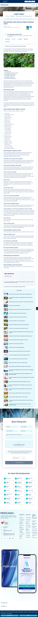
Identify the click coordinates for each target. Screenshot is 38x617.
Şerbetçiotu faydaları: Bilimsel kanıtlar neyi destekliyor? (19, 324)
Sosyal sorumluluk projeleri (27, 529)
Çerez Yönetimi (34, 537)
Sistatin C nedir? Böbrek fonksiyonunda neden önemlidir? (19, 355)
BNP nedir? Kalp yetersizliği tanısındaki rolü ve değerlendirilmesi (20, 294)
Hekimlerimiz (22, 525)
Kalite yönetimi (28, 532)
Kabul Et (28, 615)
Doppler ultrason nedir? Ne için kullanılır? (16, 343)
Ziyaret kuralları (28, 526)
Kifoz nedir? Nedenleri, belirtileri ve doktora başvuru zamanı (19, 381)
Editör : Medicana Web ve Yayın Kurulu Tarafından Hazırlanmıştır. (11, 27)
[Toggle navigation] (36, 5)
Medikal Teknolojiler (21, 532)
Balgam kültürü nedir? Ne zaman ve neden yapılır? (18, 362)
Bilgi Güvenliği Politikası (34, 524)
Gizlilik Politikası (34, 530)
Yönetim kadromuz (27, 523)
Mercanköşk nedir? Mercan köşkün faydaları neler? (24, 16)
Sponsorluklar (28, 535)
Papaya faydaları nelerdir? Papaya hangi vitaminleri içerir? (19, 393)
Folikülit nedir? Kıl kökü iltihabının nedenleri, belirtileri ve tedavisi (20, 336)
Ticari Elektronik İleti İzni (34, 535)
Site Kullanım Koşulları (34, 521)
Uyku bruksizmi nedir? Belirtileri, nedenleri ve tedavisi (18, 339)
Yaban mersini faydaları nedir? (14, 305)
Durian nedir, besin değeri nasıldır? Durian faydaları (18, 396)
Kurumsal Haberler (21, 536)
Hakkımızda (21, 517)
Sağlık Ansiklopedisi (22, 527)
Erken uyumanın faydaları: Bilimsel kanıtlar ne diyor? (18, 328)
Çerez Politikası (9, 613)
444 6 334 (5, 1)
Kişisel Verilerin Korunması (34, 527)
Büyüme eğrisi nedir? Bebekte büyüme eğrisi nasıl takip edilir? (20, 366)
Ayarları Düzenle (9, 615)
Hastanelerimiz (22, 519)
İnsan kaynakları (28, 517)
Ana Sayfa (7, 16)
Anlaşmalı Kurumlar (21, 523)
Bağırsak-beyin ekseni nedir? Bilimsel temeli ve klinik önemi (19, 351)
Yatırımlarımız (28, 520)
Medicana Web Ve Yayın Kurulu (34, 533)
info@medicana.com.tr (7, 530)
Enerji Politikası (28, 537)
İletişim (21, 538)
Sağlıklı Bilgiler (12, 16)
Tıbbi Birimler (22, 520)
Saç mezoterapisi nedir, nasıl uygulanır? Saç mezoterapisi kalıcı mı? (21, 301)
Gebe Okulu (28, 533)
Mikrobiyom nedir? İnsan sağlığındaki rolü (16, 347)
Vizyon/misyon (28, 519)
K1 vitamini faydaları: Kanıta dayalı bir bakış (17, 320)
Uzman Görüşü (22, 533)
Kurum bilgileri (28, 525)
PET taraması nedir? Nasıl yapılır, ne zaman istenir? (18, 358)
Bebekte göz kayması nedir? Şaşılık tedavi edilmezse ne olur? (20, 309)
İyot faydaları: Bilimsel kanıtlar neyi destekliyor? (17, 313)
